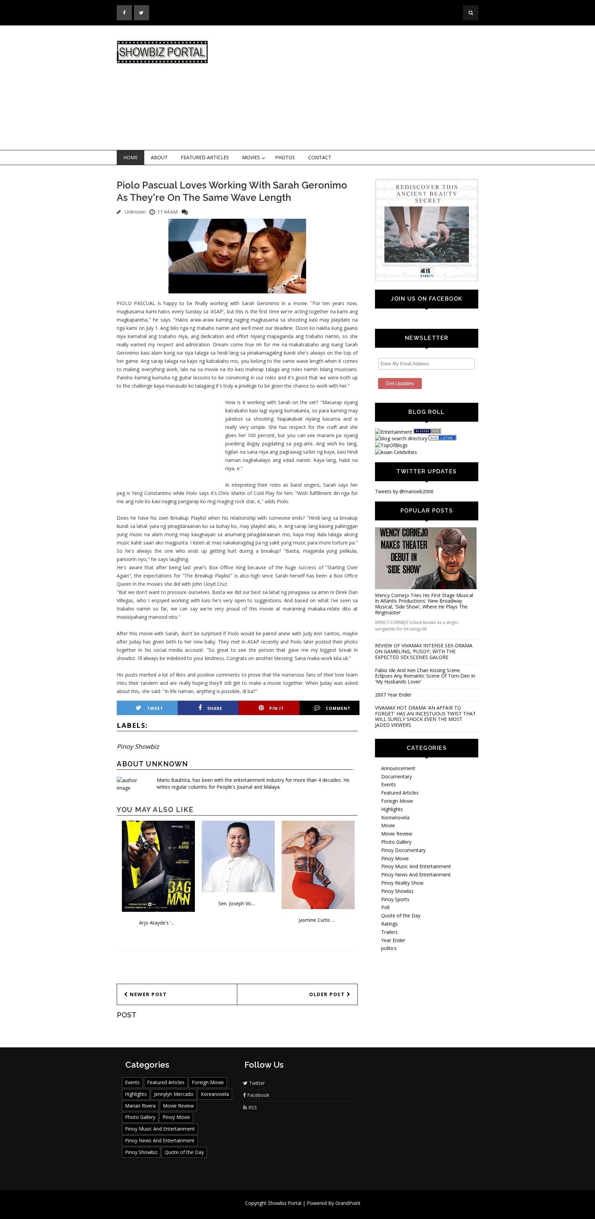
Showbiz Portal (284, 1203)
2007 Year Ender (393, 694)
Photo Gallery (396, 842)
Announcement (398, 768)
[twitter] (141, 12)
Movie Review (396, 833)
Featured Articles (205, 157)
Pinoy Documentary (403, 850)
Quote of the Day (400, 915)
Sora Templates (318, 1209)
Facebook (257, 1095)
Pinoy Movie (395, 858)
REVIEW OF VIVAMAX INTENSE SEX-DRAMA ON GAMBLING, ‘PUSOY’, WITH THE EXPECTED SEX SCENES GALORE (423, 651)
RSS (252, 1107)
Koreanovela (395, 817)
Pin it (276, 708)
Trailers (389, 932)
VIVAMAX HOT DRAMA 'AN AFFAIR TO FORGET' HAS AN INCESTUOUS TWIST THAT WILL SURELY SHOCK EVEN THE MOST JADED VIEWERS (425, 716)
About (159, 157)
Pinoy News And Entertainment (416, 874)
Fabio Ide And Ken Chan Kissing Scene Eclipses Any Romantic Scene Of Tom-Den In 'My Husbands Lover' (425, 676)
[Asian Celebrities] (396, 452)
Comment (338, 708)
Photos (285, 157)
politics (389, 948)
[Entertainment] (393, 432)
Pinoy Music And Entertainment (416, 866)
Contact (319, 157)
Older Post (328, 994)
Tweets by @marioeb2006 (404, 491)
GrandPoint (348, 1203)
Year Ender (393, 940)
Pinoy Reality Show (402, 883)
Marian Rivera (140, 1105)
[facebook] (124, 12)
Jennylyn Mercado (174, 1094)
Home (130, 157)
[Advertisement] (354, 88)
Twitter (256, 1083)
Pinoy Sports (395, 899)
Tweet (155, 708)
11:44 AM (167, 211)
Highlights (392, 809)
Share (214, 708)
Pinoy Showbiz (138, 746)
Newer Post (147, 994)
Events (388, 784)
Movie (388, 825)
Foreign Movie (397, 801)
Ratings (389, 923)
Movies (251, 157)
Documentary (396, 776)
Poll (385, 907)
